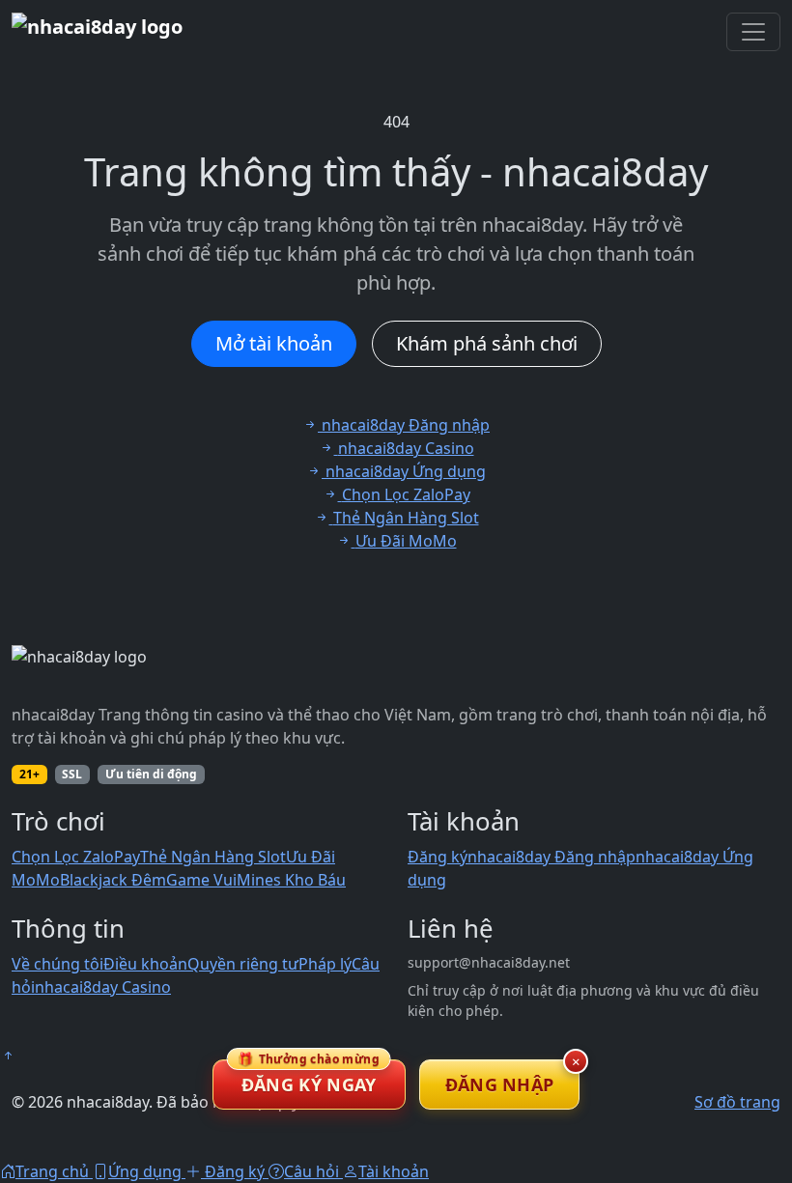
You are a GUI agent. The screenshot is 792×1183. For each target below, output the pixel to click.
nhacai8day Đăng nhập (551, 856)
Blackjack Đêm (113, 879)
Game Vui (201, 879)
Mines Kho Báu (291, 879)
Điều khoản (145, 963)
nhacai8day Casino (103, 987)
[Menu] (753, 32)
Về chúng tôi (57, 963)
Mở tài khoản (273, 343)
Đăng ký (437, 856)
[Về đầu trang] (7, 1055)
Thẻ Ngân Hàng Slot (213, 856)
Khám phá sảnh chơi (487, 343)
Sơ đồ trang (737, 1102)
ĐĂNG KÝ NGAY (309, 1077)
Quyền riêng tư (242, 963)
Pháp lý (325, 963)
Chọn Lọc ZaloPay (76, 856)
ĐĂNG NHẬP (499, 1084)
